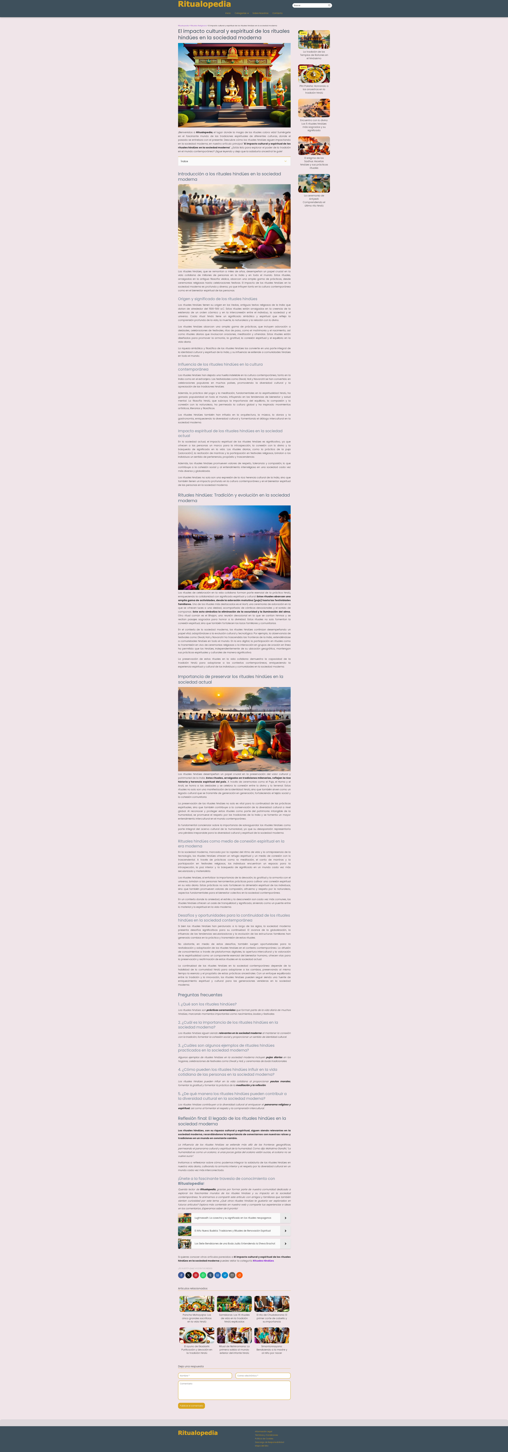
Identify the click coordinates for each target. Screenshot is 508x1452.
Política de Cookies (264, 1438)
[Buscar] (329, 5)
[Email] (232, 1275)
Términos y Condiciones (266, 1435)
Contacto (277, 13)
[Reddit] (239, 1275)
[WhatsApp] (203, 1275)
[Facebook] (181, 1275)
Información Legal (263, 1431)
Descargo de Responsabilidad (269, 1442)
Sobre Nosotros (260, 13)
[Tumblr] (210, 1275)
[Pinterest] (196, 1275)
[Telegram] (225, 1275)
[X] (188, 1275)
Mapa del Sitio (261, 1445)
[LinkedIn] (217, 1275)
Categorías (240, 13)
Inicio (228, 13)
